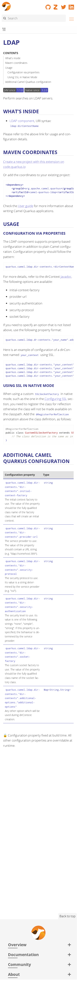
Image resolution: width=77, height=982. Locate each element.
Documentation (23, 954)
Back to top (67, 916)
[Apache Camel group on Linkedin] (71, 6)
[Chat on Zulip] (56, 6)
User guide (25, 206)
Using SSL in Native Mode (22, 77)
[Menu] (70, 18)
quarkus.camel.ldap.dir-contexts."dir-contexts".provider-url (22, 532)
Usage (8, 67)
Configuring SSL (56, 399)
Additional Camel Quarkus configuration (28, 82)
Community (19, 964)
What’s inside (13, 58)
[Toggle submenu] (4, 30)
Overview (17, 944)
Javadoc (66, 276)
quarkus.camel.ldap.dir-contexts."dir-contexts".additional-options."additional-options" (22, 698)
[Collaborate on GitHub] (48, 6)
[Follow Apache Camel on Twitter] (63, 6)
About (14, 974)
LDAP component (22, 121)
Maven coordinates (16, 63)
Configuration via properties (23, 72)
